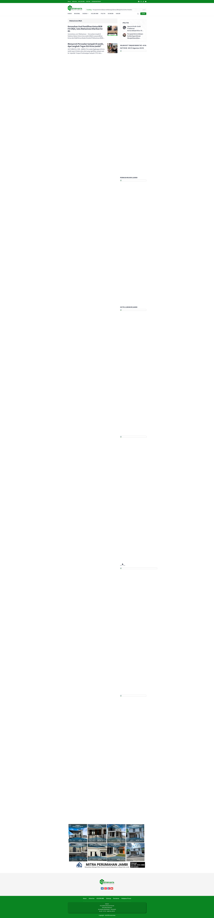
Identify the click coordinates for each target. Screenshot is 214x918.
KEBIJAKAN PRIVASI (96, 1)
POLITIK (103, 13)
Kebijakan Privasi (126, 898)
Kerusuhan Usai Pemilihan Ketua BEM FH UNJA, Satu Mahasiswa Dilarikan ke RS (85, 28)
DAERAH (85, 13)
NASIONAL (77, 13)
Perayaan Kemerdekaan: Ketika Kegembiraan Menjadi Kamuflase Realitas (135, 36)
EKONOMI (110, 13)
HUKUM (118, 13)
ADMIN (143, 13)
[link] (138, 1)
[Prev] (143, 10)
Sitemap (108, 898)
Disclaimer (116, 898)
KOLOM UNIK (81, 1)
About (69, 1)
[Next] (144, 10)
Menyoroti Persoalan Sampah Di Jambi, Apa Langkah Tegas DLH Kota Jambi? (86, 45)
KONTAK (88, 1)
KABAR (70, 13)
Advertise (74, 1)
